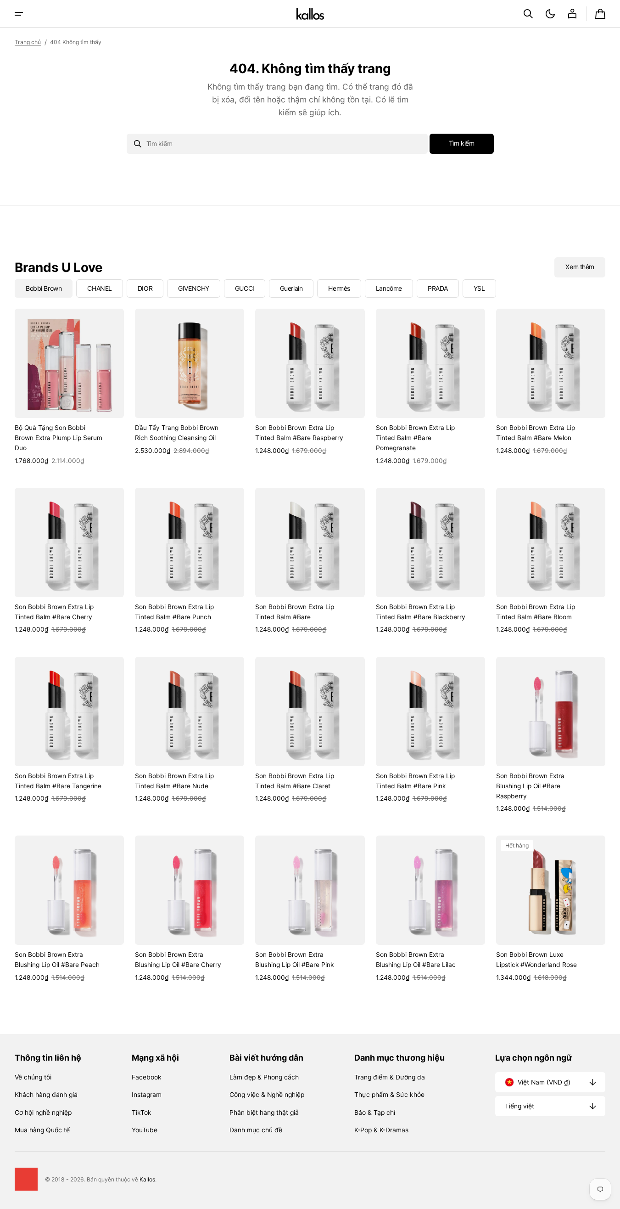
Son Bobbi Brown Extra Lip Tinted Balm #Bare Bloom (535, 612)
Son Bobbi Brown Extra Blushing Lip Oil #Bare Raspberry (530, 786)
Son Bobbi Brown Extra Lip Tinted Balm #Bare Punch (174, 612)
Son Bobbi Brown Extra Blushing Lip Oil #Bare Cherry (178, 959)
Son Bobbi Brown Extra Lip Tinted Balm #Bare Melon (535, 432)
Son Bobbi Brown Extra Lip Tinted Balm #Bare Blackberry (420, 612)
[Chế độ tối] (550, 14)
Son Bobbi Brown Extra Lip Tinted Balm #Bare (294, 612)
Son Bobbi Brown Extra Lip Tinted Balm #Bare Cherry (54, 612)
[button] (528, 14)
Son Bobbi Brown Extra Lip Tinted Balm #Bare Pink (415, 781)
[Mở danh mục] (19, 14)
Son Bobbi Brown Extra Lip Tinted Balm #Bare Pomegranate (415, 438)
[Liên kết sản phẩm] (69, 387)
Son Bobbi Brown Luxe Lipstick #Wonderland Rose (536, 959)
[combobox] (277, 144)
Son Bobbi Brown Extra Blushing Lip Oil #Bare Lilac (416, 959)
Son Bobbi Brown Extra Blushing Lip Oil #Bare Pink (294, 959)
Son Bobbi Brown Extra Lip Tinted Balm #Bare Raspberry (299, 432)
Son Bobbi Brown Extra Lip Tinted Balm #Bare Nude (174, 781)
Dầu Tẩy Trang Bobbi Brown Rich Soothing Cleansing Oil (176, 432)
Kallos (147, 1179)
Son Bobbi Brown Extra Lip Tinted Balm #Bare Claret (294, 781)
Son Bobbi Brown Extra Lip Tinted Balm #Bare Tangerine (58, 781)
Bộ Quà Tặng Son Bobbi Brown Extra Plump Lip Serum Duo (58, 438)
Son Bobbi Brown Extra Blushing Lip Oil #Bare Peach (57, 959)
